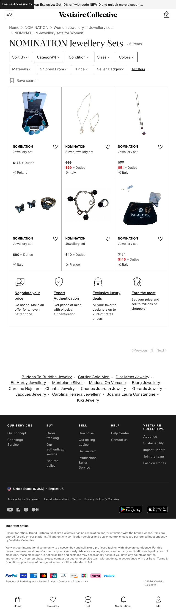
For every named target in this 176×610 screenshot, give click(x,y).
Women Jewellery (69, 27)
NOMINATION (36, 27)
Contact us (119, 439)
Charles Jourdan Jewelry (103, 389)
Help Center (120, 433)
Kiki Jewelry (88, 400)
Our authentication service (58, 449)
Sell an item (87, 451)
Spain (76, 581)
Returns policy (52, 463)
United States (47, 581)
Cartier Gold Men (94, 377)
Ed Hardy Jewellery (28, 383)
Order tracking (53, 435)
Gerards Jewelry (147, 389)
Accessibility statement (23, 499)
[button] (166, 14)
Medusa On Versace (107, 383)
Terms (76, 499)
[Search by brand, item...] (9, 14)
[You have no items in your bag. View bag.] (166, 14)
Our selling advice (87, 442)
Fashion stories (154, 463)
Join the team (153, 456)
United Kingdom (26, 581)
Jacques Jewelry (31, 394)
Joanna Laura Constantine (131, 394)
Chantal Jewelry (60, 389)
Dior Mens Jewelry (132, 377)
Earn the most (144, 293)
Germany (64, 581)
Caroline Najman (24, 389)
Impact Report (154, 450)
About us (150, 436)
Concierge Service (15, 442)
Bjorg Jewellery (146, 383)
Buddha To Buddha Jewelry (47, 377)
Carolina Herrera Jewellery (76, 394)
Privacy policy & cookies (101, 499)
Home (14, 27)
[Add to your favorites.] (55, 147)
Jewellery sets (101, 27)
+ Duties (28, 162)
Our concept (16, 433)
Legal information (56, 499)
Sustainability (153, 443)
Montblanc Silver (67, 383)
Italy (85, 581)
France (10, 581)
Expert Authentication (66, 295)
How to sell (87, 433)
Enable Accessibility (17, 4)
